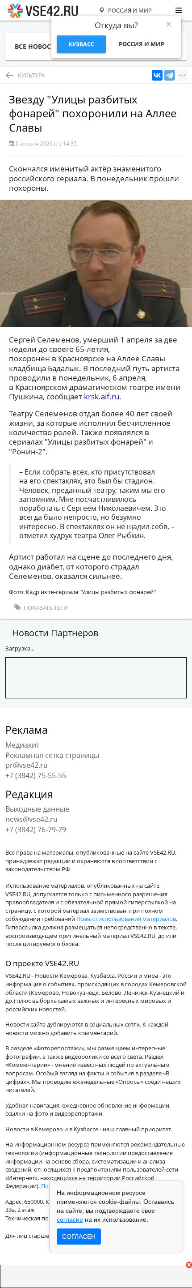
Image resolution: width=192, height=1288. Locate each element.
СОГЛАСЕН (79, 1236)
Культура (31, 75)
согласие (70, 1219)
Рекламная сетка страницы (52, 755)
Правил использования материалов (126, 919)
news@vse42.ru (31, 819)
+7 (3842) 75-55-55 (35, 775)
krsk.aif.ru (101, 396)
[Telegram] (169, 75)
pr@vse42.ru (26, 765)
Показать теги (45, 607)
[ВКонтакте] (157, 75)
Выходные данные (37, 809)
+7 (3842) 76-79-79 (35, 829)
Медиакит (22, 745)
